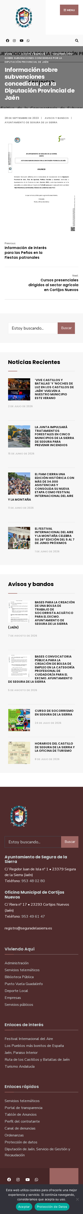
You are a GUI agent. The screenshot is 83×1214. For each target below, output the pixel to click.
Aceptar (24, 1206)
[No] (77, 1199)
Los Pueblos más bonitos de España (34, 1045)
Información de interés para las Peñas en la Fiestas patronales (26, 250)
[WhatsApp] (27, 40)
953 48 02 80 (33, 880)
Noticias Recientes (34, 362)
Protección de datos (21, 1142)
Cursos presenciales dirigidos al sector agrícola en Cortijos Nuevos (53, 283)
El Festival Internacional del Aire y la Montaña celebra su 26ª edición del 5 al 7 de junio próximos (54, 535)
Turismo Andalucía (20, 1066)
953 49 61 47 (33, 916)
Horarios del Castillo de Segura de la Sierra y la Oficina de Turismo (55, 747)
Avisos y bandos (33, 54)
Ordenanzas (14, 1135)
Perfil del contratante (22, 1121)
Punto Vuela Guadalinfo (24, 983)
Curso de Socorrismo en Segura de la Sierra (54, 713)
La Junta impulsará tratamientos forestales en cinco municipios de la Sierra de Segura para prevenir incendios (54, 436)
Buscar (66, 328)
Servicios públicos (19, 1004)
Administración (17, 963)
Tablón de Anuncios (21, 1114)
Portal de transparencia (23, 1107)
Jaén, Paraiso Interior (21, 1052)
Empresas (13, 997)
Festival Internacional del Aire (29, 1038)
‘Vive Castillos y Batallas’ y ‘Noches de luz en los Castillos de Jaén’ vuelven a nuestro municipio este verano (54, 389)
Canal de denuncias (20, 1128)
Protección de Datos (52, 1206)
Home (8, 54)
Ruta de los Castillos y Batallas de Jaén (37, 1059)
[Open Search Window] (76, 40)
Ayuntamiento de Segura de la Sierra (31, 122)
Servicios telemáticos (22, 970)
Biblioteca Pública (19, 977)
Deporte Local (16, 990)
